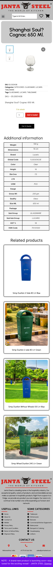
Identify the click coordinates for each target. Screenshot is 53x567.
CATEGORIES (19, 87)
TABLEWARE (9, 90)
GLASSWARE (30, 87)
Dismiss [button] (48, 563)
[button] (3, 16)
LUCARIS (39, 87)
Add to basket (32, 115)
